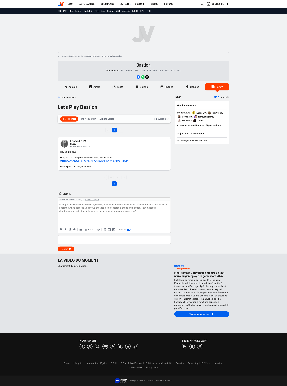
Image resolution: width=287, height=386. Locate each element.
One (103, 11)
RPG (142, 11)
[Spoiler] (98, 229)
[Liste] (81, 229)
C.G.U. (114, 363)
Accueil (61, 56)
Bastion (68, 56)
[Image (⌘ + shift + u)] (109, 229)
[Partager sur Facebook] (138, 77)
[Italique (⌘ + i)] (65, 229)
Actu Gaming (86, 4)
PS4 (97, 11)
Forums (168, 4)
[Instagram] (97, 346)
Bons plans (107, 4)
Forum (219, 86)
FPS (149, 11)
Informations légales (97, 363)
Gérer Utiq (193, 363)
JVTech (124, 4)
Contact (67, 363)
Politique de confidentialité (158, 363)
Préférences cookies (211, 363)
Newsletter (136, 367)
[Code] (94, 229)
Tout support (112, 70)
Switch (110, 11)
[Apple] (192, 346)
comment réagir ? (92, 200)
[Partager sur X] (147, 77)
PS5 (65, 11)
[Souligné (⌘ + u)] (70, 229)
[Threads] (128, 346)
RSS (148, 367)
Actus (96, 86)
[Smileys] (105, 229)
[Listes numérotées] (85, 229)
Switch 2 (88, 11)
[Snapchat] (135, 346)
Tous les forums (80, 56)
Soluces (194, 86)
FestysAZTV (78, 141)
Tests (120, 86)
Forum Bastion (94, 56)
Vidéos (154, 4)
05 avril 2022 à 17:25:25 (80, 147)
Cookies (180, 363)
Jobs (155, 367)
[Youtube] (105, 346)
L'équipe (79, 363)
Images (169, 86)
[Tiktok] (120, 346)
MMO (135, 11)
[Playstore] (184, 346)
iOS (118, 11)
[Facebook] (82, 346)
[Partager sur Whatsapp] (143, 77)
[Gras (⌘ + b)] (61, 229)
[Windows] (199, 346)
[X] (90, 346)
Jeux (70, 4)
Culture (139, 4)
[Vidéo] (113, 229)
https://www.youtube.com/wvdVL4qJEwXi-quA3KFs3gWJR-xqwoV (94, 161)
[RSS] (112, 346)
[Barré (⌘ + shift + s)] (74, 229)
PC (59, 11)
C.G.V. (124, 363)
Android (126, 11)
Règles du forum (214, 125)
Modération (136, 363)
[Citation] (89, 229)
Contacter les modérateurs (190, 125)
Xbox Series (75, 11)
